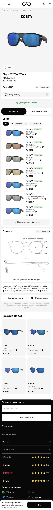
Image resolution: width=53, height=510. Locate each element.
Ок (39, 505)
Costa (8, 10)
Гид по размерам (43, 231)
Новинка (37, 123)
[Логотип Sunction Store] (26, 4)
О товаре (13, 111)
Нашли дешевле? (42, 87)
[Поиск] (9, 4)
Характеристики (39, 111)
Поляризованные (19, 123)
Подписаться (26, 417)
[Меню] (3, 4)
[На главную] (3, 10)
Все (6, 123)
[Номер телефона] (44, 4)
